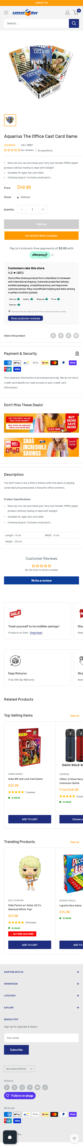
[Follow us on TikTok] (45, 1087)
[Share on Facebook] (53, 335)
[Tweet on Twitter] (68, 335)
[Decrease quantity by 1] (21, 209)
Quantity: (9, 209)
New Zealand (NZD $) (16, 1068)
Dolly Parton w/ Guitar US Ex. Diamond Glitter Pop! (25, 907)
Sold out (41, 224)
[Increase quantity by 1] (43, 209)
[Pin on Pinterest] (61, 335)
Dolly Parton (15, 900)
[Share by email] (76, 335)
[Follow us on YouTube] (37, 1087)
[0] (75, 12)
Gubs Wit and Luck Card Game (25, 778)
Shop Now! (36, 632)
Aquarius (9, 145)
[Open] (10, 1137)
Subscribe (16, 1049)
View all (74, 715)
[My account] (67, 12)
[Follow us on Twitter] (14, 1087)
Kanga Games (15, 774)
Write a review (41, 580)
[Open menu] (6, 12)
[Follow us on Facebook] (7, 1087)
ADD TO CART (30, 819)
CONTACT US (41, 2)
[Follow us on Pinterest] (30, 1087)
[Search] (74, 23)
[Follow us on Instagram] (22, 1087)
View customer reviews (25, 318)
